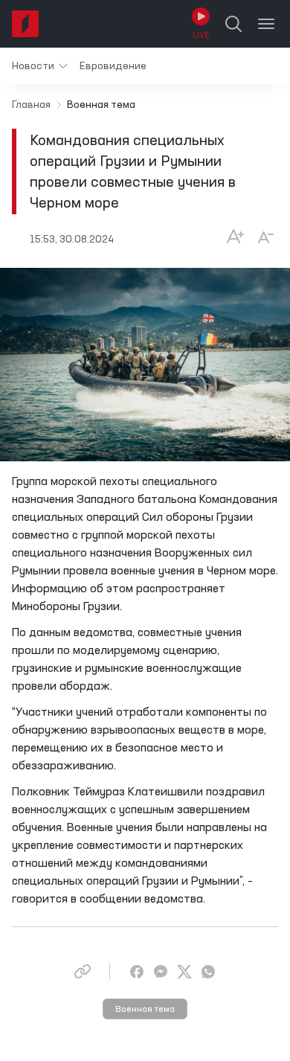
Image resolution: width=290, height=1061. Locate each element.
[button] (40, 66)
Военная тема (145, 1009)
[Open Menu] (266, 24)
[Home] (25, 23)
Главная (31, 105)
